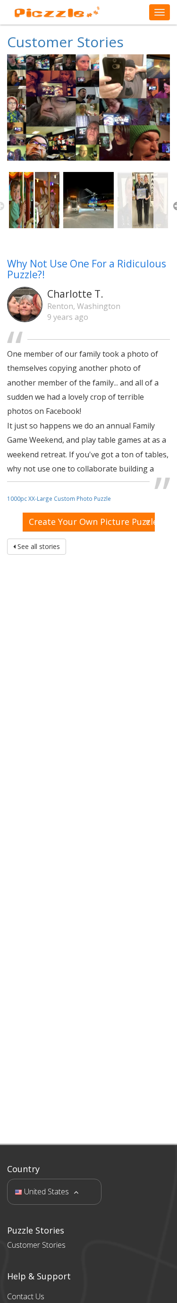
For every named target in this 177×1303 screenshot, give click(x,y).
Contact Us (25, 1296)
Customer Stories (65, 41)
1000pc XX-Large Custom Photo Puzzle (59, 498)
